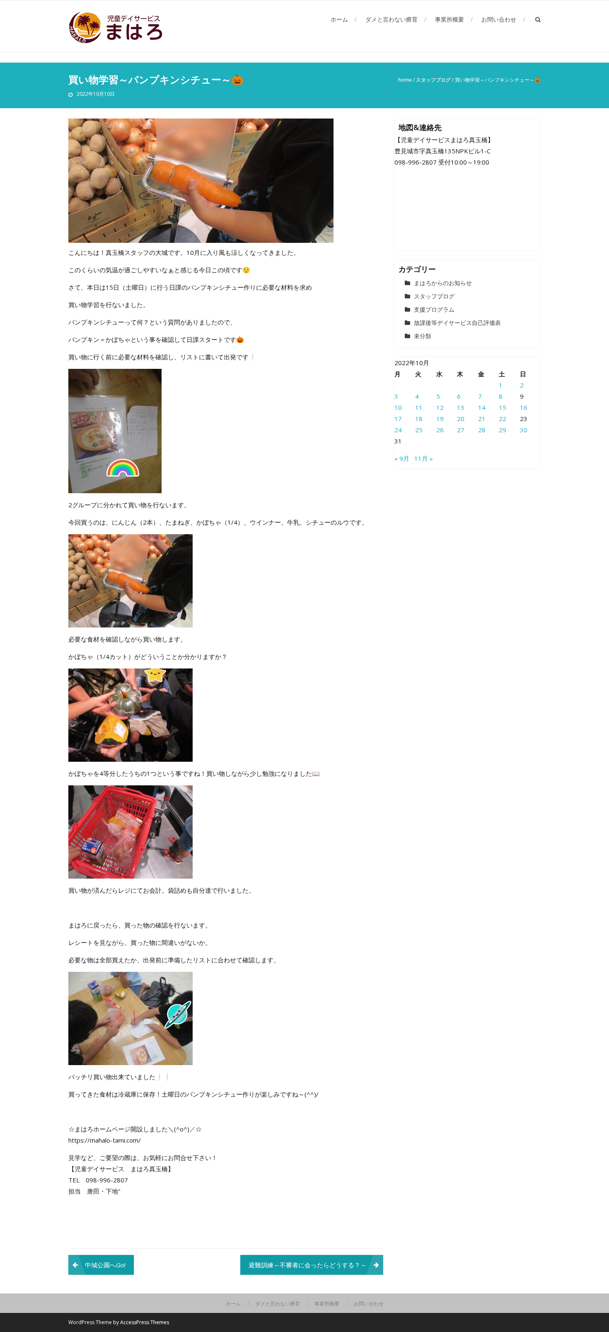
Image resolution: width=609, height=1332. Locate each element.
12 (440, 407)
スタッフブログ (433, 79)
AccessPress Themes (144, 1322)
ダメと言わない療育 (391, 19)
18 (419, 418)
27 (460, 430)
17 (398, 418)
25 (419, 430)
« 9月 (401, 458)
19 (440, 418)
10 (398, 407)
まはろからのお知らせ (443, 283)
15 (502, 407)
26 (440, 430)
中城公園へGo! (105, 1265)
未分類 (422, 336)
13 (460, 407)
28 (482, 430)
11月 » (423, 458)
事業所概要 (449, 19)
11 (419, 407)
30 (523, 430)
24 (398, 430)
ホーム (339, 19)
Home (405, 79)
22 (502, 418)
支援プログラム (434, 309)
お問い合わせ (498, 19)
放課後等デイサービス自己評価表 (457, 323)
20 (460, 418)
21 (482, 418)
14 (482, 407)
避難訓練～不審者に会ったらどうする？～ (308, 1265)
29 (502, 430)
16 (523, 407)
